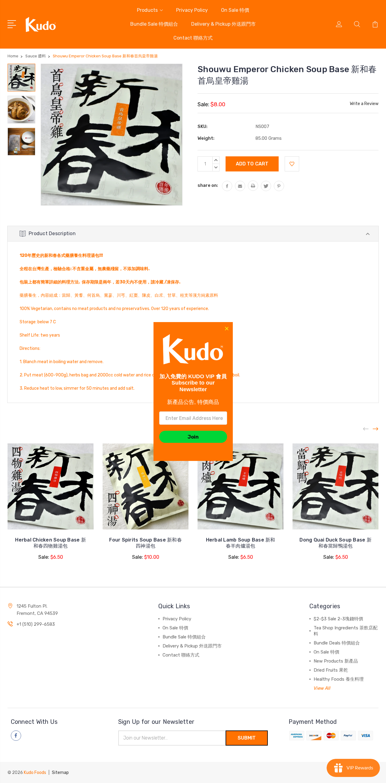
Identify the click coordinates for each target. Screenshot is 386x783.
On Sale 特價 (235, 10)
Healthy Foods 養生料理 (339, 679)
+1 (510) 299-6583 (36, 624)
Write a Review (364, 103)
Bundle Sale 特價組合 (154, 24)
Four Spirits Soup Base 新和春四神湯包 (145, 543)
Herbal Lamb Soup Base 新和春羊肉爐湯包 (240, 543)
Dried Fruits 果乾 (331, 670)
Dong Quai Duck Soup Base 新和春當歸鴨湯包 (335, 543)
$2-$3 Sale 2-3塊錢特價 (338, 619)
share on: (208, 185)
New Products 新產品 (336, 661)
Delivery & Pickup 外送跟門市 (223, 24)
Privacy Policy (192, 10)
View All (322, 688)
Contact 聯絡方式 (193, 38)
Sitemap (60, 772)
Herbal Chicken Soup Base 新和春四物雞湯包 (50, 543)
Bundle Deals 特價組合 (337, 643)
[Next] (376, 429)
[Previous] (366, 429)
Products (147, 10)
